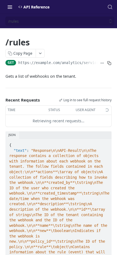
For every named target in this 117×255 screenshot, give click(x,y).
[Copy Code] (104, 143)
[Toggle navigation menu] (9, 6)
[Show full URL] (102, 63)
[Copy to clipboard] (109, 63)
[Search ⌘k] (110, 6)
